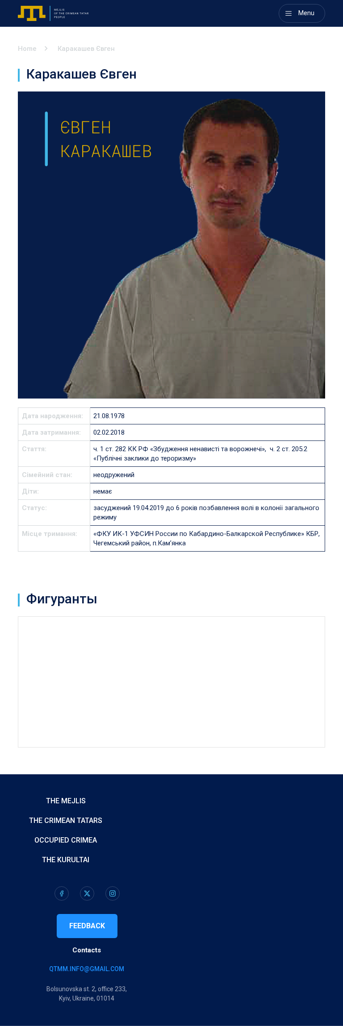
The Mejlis (66, 801)
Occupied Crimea (65, 840)
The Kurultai (65, 860)
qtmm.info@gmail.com (86, 968)
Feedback (87, 926)
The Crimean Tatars (65, 820)
